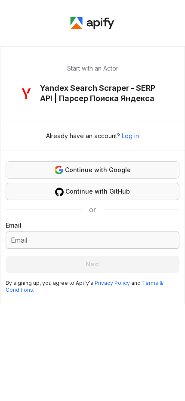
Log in (130, 135)
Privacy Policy (112, 283)
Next (92, 264)
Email (14, 225)
